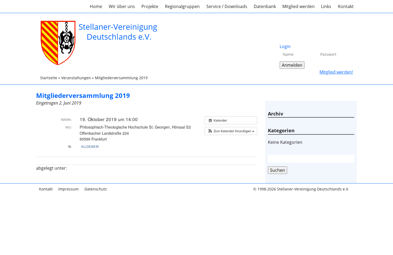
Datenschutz (95, 189)
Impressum (68, 189)
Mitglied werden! (336, 72)
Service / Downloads (226, 6)
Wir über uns (122, 6)
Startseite (48, 77)
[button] (231, 131)
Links (326, 6)
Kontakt (346, 6)
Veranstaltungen (76, 77)
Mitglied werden (298, 6)
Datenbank (265, 6)
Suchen (277, 170)
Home (96, 6)
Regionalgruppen (182, 6)
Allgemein (90, 146)
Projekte (149, 6)
